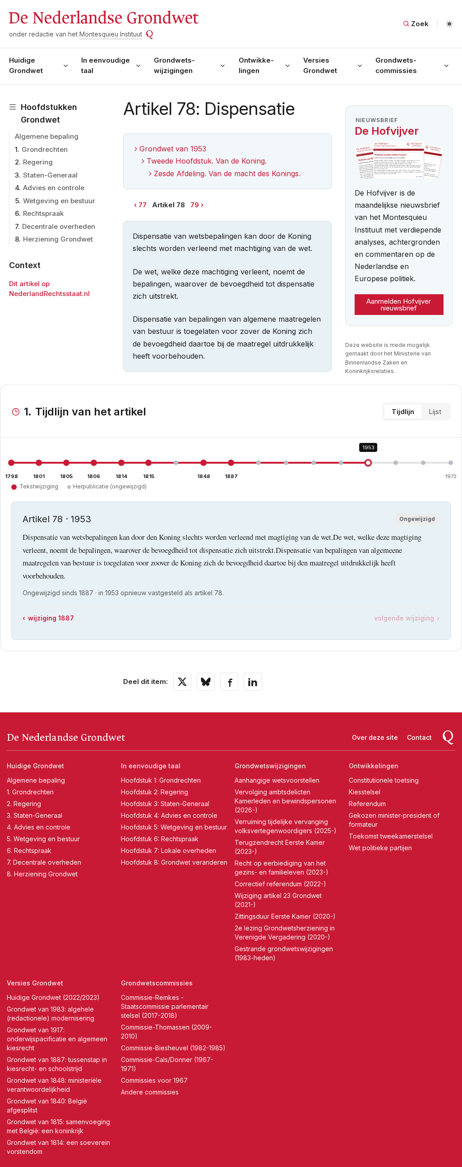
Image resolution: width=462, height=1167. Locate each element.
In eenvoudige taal (105, 65)
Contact (419, 737)
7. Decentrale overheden (44, 862)
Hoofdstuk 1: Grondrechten (161, 780)
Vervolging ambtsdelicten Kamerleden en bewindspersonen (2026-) (285, 801)
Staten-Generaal (50, 175)
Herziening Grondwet (58, 239)
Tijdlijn (403, 411)
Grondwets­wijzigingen (174, 65)
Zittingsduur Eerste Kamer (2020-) (285, 916)
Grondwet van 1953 (172, 148)
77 (143, 205)
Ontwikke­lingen (256, 65)
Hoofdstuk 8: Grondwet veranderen (174, 862)
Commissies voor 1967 (154, 1080)
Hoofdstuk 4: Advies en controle (169, 815)
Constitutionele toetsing (384, 780)
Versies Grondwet (320, 65)
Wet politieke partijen (380, 848)
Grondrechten (45, 149)
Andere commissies (150, 1092)
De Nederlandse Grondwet (103, 18)
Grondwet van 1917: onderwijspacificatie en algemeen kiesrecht (57, 1039)
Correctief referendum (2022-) (280, 884)
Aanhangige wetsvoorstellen (277, 780)
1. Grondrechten (30, 792)
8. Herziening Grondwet (42, 874)
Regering (38, 162)
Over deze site (375, 737)
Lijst (435, 411)
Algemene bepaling (47, 136)
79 (194, 205)
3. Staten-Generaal (34, 815)
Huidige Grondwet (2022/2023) (53, 997)
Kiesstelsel (364, 792)
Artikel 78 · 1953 (57, 519)
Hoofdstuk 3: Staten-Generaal (165, 803)
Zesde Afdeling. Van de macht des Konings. (227, 173)
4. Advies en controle (38, 827)
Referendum (367, 803)
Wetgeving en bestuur (59, 200)
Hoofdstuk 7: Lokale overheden (168, 850)
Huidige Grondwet (26, 65)
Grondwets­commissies (396, 65)
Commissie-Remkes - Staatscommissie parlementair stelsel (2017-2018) (164, 1006)
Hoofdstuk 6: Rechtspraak (160, 839)
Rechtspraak (43, 213)
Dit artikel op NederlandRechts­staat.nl (49, 288)
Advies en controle (53, 187)
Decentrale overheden (58, 226)
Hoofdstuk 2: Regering (154, 792)
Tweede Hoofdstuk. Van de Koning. (207, 160)
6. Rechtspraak (29, 850)
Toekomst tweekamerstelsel (391, 836)
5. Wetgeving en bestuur (43, 839)
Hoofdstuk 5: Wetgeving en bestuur (174, 827)
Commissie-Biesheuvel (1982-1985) (173, 1048)
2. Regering (24, 803)
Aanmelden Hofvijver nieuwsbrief (398, 304)
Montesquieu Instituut (110, 34)
